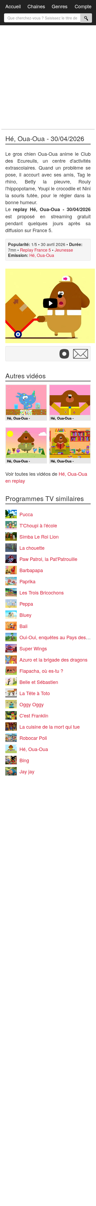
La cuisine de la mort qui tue (49, 726)
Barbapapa (31, 570)
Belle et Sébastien (38, 681)
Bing (24, 760)
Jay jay (26, 771)
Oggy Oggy (31, 704)
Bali (23, 625)
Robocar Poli (33, 737)
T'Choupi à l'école (38, 525)
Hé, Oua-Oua (41, 255)
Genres (59, 6)
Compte (83, 6)
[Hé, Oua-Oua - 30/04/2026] (50, 306)
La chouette (32, 547)
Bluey (25, 614)
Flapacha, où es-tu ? (41, 670)
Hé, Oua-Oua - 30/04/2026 (44, 138)
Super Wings (33, 648)
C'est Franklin (33, 715)
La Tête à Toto (34, 693)
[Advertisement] (48, 77)
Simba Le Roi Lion (39, 536)
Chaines (36, 6)
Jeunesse (64, 250)
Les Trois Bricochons (41, 592)
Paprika (27, 581)
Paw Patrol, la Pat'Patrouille (48, 558)
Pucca (26, 514)
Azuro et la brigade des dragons (53, 659)
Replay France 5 (35, 250)
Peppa (26, 603)
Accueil (13, 6)
